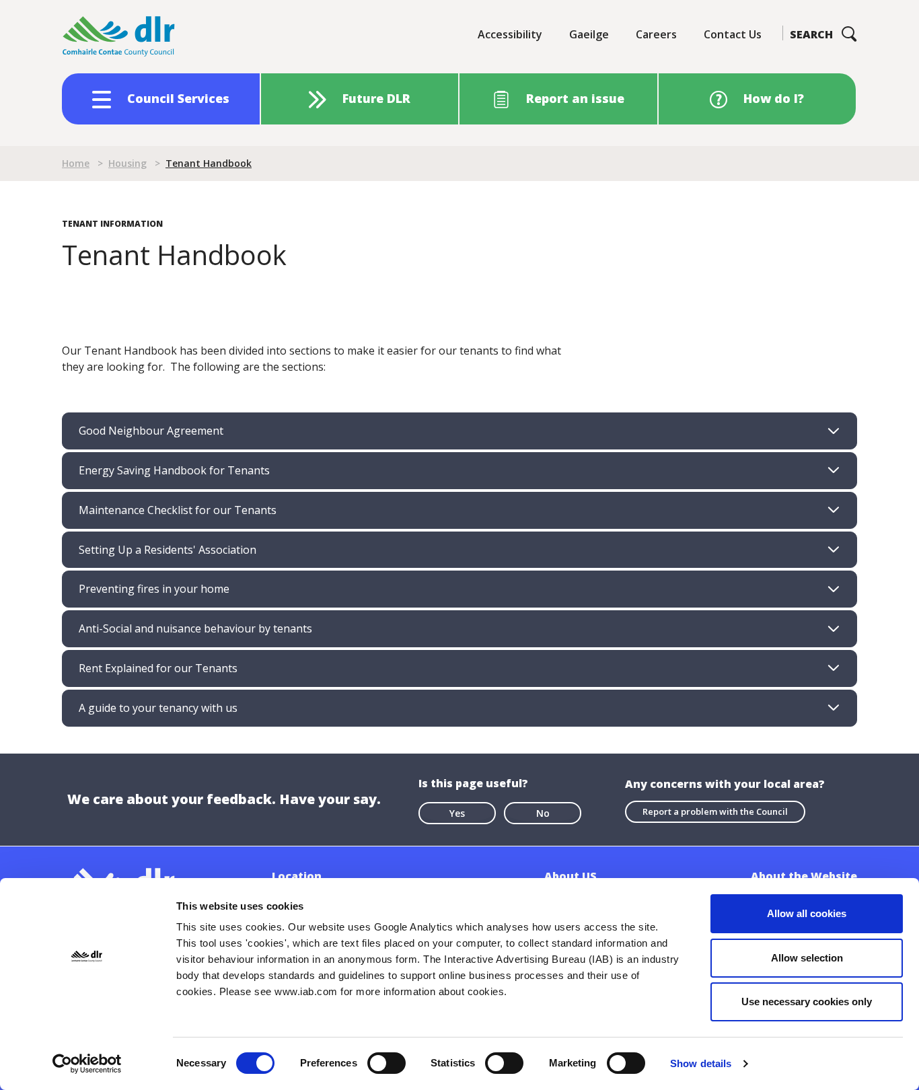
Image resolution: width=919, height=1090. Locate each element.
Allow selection (807, 958)
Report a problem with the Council (715, 811)
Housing (127, 163)
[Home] (119, 36)
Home (75, 163)
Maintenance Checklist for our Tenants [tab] (178, 510)
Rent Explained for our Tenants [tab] (158, 668)
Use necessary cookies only (806, 1001)
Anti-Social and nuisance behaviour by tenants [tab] (195, 628)
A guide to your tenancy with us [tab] (158, 707)
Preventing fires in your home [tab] (154, 588)
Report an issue (575, 98)
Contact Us (733, 34)
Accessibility (510, 34)
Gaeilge (589, 34)
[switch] (386, 1062)
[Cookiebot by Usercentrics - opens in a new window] (87, 1064)
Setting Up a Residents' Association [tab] (167, 549)
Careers (656, 34)
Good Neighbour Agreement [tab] (151, 430)
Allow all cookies (806, 913)
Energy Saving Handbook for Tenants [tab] (174, 470)
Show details (700, 1063)
